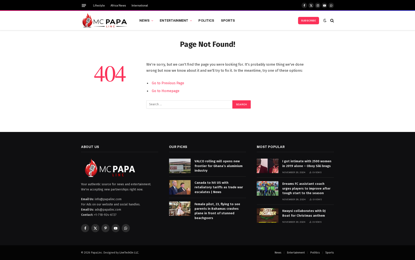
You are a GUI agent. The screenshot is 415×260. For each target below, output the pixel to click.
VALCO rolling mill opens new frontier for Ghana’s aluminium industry (219, 165)
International (140, 5)
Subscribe (308, 20)
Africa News (118, 5)
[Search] (331, 20)
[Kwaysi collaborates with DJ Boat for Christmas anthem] (267, 215)
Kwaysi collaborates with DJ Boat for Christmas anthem (304, 213)
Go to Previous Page (168, 83)
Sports (228, 20)
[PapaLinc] (105, 20)
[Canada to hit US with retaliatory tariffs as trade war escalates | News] (180, 187)
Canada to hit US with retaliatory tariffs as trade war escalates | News (219, 187)
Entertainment (174, 20)
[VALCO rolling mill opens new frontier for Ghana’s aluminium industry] (180, 166)
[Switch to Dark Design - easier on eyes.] (324, 20)
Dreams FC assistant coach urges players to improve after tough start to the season (306, 188)
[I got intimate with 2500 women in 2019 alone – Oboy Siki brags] (267, 166)
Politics (206, 20)
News (144, 20)
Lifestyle (99, 5)
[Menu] (84, 5)
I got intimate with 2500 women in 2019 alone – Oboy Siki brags (306, 163)
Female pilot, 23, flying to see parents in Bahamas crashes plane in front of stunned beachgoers (217, 211)
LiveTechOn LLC (128, 252)
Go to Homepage (165, 91)
